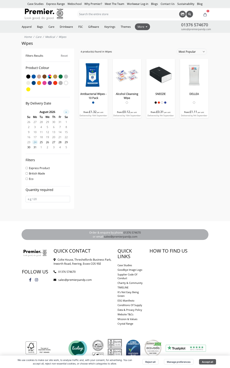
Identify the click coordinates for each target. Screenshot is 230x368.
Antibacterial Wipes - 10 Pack (93, 96)
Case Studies (35, 4)
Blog (200, 4)
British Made (37, 173)
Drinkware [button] (66, 27)
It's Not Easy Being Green (128, 294)
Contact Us (168, 4)
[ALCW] (127, 102)
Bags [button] (40, 27)
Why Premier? (93, 4)
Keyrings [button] (109, 27)
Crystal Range (125, 323)
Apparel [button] (27, 27)
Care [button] (51, 27)
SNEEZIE (160, 94)
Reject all (150, 361)
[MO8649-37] (165, 102)
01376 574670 (132, 232)
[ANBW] (93, 102)
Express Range (55, 4)
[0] (205, 14)
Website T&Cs (125, 314)
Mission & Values (127, 319)
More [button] (141, 27)
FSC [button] (80, 27)
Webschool (75, 4)
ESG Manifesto (126, 300)
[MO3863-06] (194, 102)
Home (28, 37)
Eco (31, 179)
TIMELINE (123, 287)
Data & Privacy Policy (130, 309)
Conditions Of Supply (130, 305)
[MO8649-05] (159, 102)
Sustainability (185, 4)
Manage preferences (179, 361)
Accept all (207, 361)
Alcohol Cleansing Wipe (127, 96)
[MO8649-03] (155, 102)
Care (38, 37)
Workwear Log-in (137, 4)
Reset (64, 56)
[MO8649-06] (162, 102)
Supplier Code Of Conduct (127, 276)
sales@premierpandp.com (196, 29)
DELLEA (194, 94)
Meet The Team (114, 4)
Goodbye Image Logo (130, 269)
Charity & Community (130, 283)
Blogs (154, 4)
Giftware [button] (93, 27)
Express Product (39, 168)
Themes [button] (126, 27)
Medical (50, 37)
